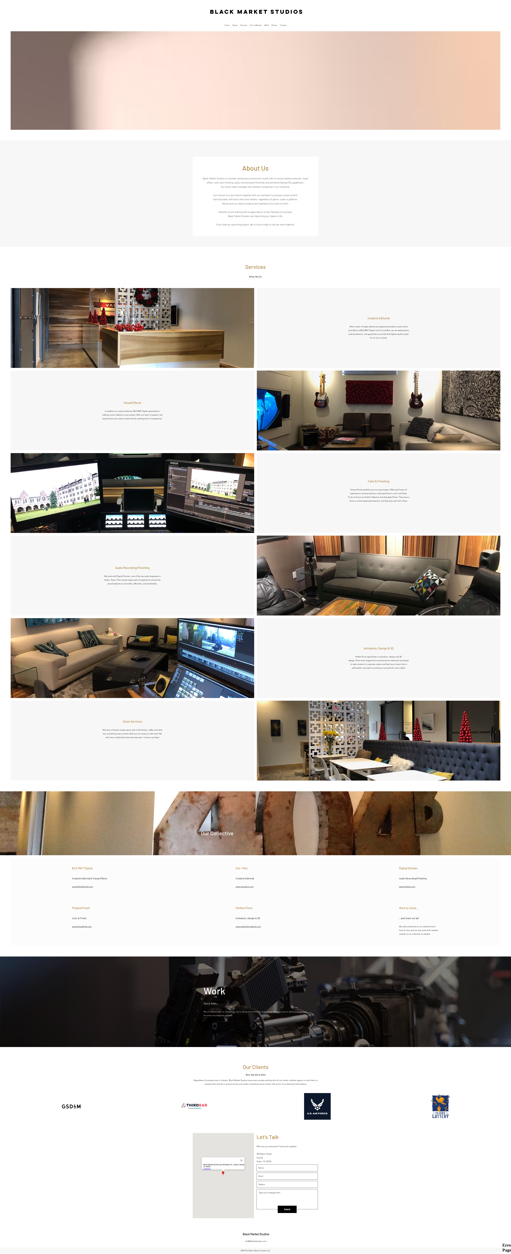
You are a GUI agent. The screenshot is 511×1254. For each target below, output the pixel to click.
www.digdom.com (407, 886)
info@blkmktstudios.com (256, 1241)
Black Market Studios (257, 11)
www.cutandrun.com (245, 886)
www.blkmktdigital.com (82, 886)
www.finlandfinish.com (82, 926)
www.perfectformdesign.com (248, 926)
